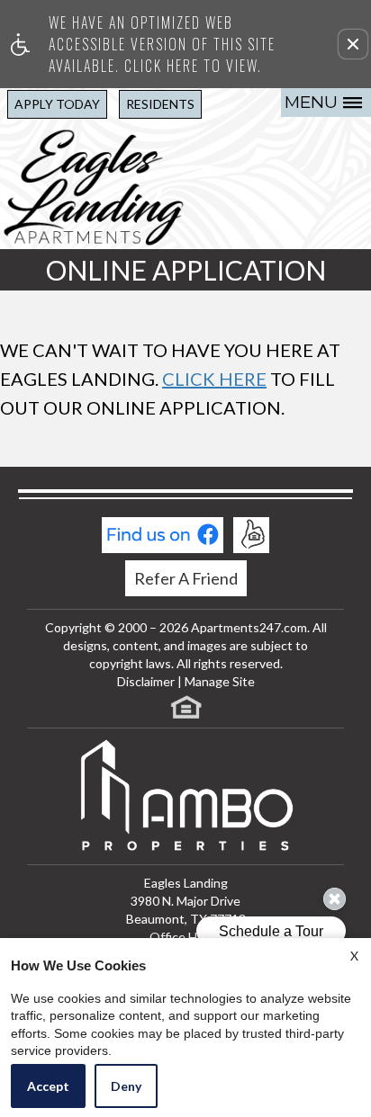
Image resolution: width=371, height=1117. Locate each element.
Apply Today (57, 104)
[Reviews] (251, 535)
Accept (48, 1086)
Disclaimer (146, 681)
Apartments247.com (249, 627)
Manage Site (220, 681)
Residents (160, 104)
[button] (353, 44)
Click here (214, 378)
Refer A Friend (186, 578)
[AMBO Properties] (185, 796)
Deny (126, 1086)
